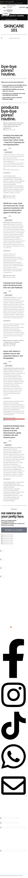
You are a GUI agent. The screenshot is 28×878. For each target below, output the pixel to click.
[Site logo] (12, 6)
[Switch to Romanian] (22, 7)
